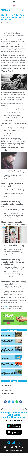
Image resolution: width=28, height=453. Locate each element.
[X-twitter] (8, 447)
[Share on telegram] (9, 401)
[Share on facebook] (5, 401)
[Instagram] (19, 447)
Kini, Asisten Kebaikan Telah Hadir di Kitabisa (7, 357)
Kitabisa (6, 306)
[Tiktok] (23, 447)
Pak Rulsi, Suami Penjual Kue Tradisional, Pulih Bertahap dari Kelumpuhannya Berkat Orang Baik (8, 350)
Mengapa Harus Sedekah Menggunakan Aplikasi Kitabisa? (7, 342)
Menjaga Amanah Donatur (8, 393)
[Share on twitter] (13, 401)
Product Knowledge (7, 390)
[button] (14, 2)
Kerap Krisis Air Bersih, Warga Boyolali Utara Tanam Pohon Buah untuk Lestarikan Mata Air (8, 372)
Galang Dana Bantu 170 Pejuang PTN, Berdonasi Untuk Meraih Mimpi (7, 365)
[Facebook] (5, 447)
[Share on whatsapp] (16, 401)
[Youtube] (12, 447)
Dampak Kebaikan (6, 385)
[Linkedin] (15, 447)
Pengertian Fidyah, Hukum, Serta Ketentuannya (7, 334)
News (3, 388)
